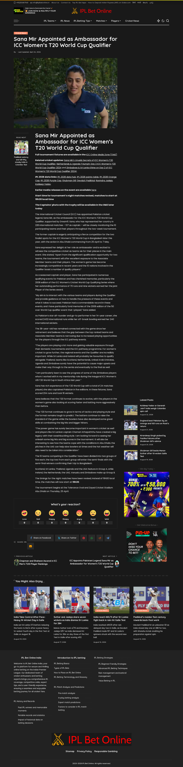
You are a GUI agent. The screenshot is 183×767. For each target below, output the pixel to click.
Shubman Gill (69, 180)
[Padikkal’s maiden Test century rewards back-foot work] (151, 600)
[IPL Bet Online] (91, 10)
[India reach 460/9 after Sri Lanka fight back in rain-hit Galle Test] (111, 600)
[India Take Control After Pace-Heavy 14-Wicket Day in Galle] (32, 600)
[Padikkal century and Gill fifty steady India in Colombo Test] (21, 147)
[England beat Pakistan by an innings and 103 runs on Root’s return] (130, 425)
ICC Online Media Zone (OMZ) (101, 154)
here (93, 190)
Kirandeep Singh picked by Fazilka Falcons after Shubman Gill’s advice (153, 438)
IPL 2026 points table (88, 176)
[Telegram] (107, 538)
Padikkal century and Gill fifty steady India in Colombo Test (21, 161)
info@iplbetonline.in (41, 2)
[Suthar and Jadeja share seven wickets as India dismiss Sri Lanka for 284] (72, 600)
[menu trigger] (18, 21)
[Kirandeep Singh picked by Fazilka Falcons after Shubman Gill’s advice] (130, 440)
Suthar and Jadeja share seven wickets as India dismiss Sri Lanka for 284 (71, 620)
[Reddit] (99, 538)
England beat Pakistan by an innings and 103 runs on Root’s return (154, 423)
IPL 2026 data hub (66, 176)
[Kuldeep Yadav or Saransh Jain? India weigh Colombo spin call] (130, 410)
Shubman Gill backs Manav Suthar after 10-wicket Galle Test (153, 453)
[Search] (167, 21)
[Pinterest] (83, 538)
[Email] (30, 546)
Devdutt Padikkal (86, 180)
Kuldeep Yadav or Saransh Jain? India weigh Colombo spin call (153, 408)
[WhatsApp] (91, 538)
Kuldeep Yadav (43, 184)
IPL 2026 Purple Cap (51, 180)
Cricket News (20, 33)
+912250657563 (22, 2)
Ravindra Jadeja (104, 180)
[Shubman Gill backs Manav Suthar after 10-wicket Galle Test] (130, 455)
